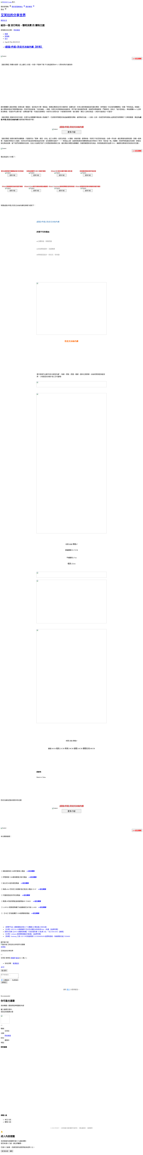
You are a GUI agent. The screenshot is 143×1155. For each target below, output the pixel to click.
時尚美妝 (17, 30)
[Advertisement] (55, 82)
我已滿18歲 (5, 1151)
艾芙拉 (3, 947)
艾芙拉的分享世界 (13, 15)
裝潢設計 (16, 963)
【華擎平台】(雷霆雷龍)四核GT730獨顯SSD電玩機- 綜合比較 (26, 927)
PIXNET (57, 1128)
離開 (11, 1151)
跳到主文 (4, 20)
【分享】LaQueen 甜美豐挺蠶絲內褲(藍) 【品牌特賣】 (23, 934)
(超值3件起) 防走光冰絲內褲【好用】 (24, 47)
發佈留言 (4, 982)
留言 (17, 958)
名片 (6, 38)
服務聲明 (90, 1128)
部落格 (7, 36)
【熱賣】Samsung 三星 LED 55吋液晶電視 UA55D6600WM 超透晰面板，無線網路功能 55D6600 (37, 936)
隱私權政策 (82, 1128)
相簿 (6, 34)
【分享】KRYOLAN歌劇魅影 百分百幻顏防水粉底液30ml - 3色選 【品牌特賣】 (32, 929)
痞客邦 (13, 958)
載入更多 (4, 970)
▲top (2, 967)
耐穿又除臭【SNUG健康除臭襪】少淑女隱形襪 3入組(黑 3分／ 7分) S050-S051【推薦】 (34, 932)
